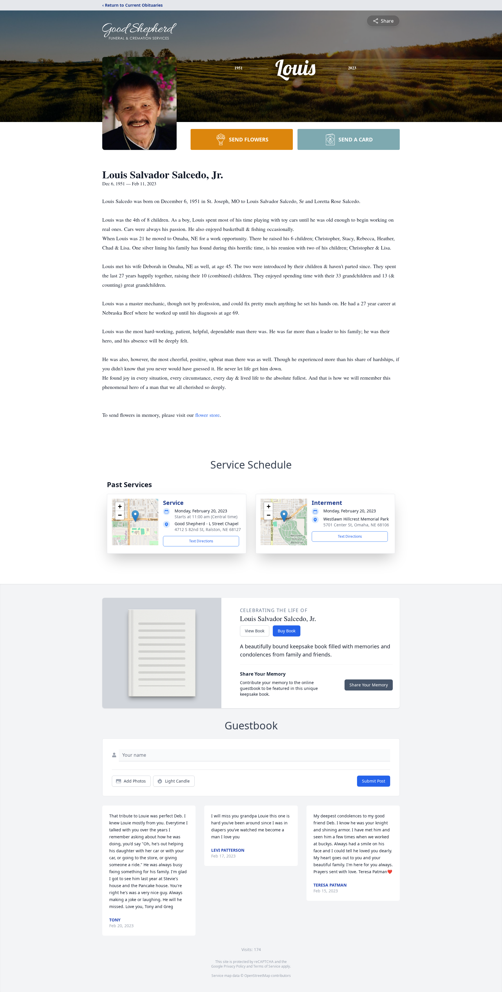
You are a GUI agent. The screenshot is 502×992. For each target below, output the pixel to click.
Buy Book (286, 631)
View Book (254, 631)
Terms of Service (266, 966)
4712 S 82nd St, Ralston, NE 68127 (208, 529)
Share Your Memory (368, 685)
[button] (135, 516)
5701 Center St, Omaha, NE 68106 (356, 525)
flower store (207, 414)
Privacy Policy (234, 966)
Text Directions (201, 541)
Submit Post (373, 781)
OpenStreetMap (257, 975)
